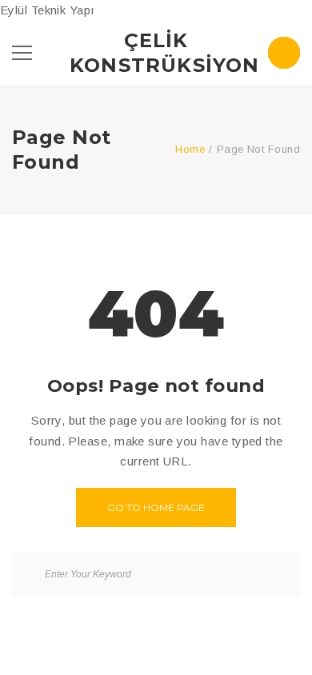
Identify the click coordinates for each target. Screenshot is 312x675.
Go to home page (156, 507)
